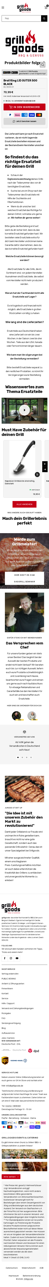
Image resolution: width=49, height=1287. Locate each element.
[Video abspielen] (24, 410)
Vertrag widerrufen (10, 973)
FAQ (3, 1018)
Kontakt (5, 993)
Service (5, 998)
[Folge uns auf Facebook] (5, 958)
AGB (41, 1268)
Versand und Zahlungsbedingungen (18, 1008)
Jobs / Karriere (8, 1038)
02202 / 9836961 (13, 1106)
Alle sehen (10, 1176)
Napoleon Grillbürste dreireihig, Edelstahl (20, 482)
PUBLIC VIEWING (9, 978)
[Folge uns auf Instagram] (11, 958)
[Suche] (44, 18)
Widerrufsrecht (29, 1268)
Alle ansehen (24, 504)
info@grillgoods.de (14, 1085)
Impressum (14, 1275)
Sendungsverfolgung (11, 1023)
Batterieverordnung (31, 1275)
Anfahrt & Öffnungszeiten (13, 983)
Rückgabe (6, 1013)
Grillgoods (28, 1279)
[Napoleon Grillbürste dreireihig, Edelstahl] (22, 459)
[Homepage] (11, 902)
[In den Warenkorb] (37, 474)
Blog (4, 1028)
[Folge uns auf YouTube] (17, 958)
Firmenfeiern (7, 988)
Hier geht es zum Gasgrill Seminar (24, 578)
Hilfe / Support (8, 1003)
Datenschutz (12, 1268)
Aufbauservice (8, 1033)
